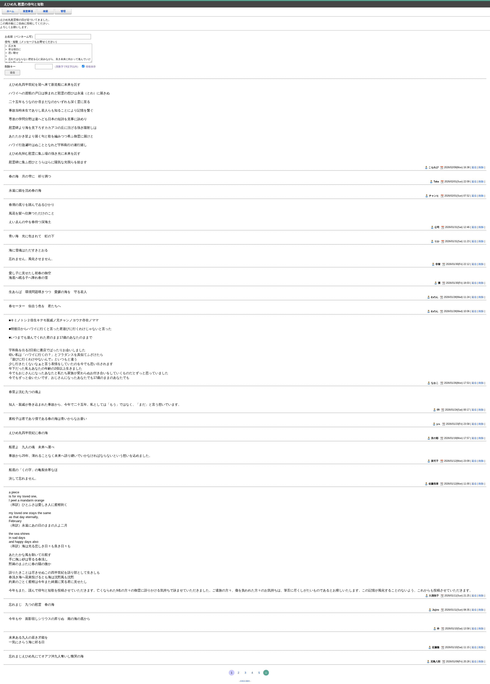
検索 (45, 11)
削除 (481, 167)
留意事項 (28, 11)
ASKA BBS (245, 681)
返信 (474, 167)
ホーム (10, 11)
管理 (63, 11)
